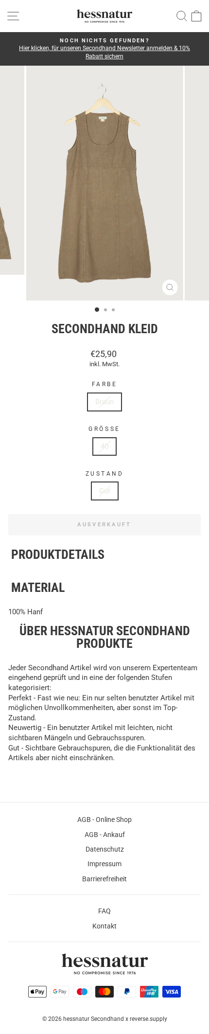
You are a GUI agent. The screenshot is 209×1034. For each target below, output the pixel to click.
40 (104, 446)
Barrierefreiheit (104, 879)
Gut (104, 490)
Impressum (104, 864)
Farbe (105, 384)
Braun (104, 401)
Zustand (105, 473)
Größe (104, 429)
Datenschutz (105, 849)
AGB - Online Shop (104, 819)
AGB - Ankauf (105, 834)
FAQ (104, 911)
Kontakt (104, 926)
